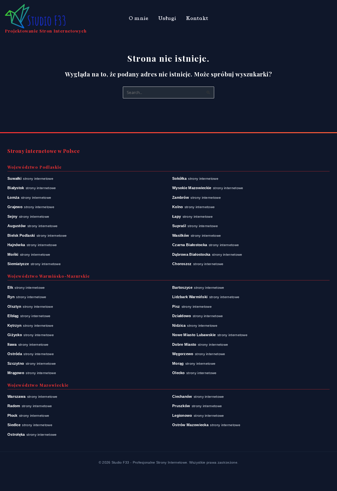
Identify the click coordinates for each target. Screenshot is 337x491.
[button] (324, 19)
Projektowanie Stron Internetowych (46, 31)
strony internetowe (30, 178)
